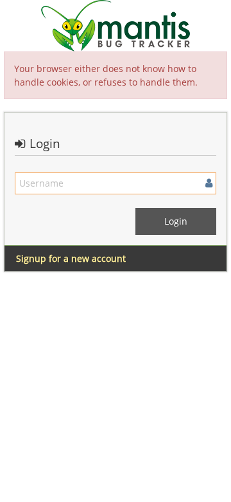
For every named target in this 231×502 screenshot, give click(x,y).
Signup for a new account (71, 258)
